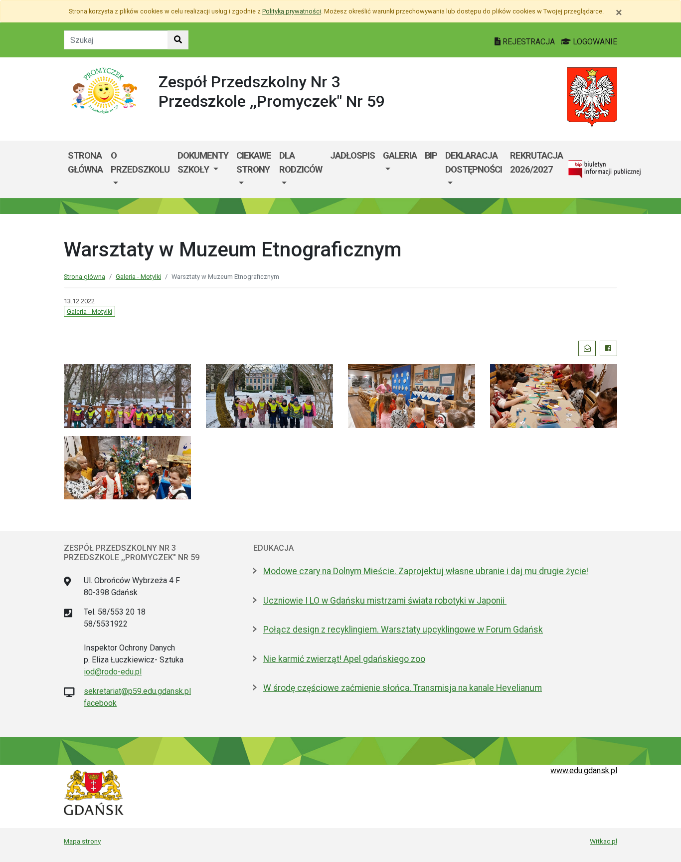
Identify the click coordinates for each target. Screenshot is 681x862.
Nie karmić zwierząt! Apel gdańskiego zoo (344, 659)
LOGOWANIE (594, 41)
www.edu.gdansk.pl (583, 770)
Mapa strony (82, 841)
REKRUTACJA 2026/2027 (536, 162)
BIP (431, 155)
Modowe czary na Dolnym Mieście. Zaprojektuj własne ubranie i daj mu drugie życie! (425, 571)
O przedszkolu (140, 162)
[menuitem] (140, 169)
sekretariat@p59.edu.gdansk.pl (137, 691)
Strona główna (85, 162)
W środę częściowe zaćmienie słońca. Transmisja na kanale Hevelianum (402, 688)
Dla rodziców (300, 162)
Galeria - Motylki (138, 276)
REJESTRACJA (529, 41)
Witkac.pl (603, 841)
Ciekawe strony (253, 162)
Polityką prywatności (291, 11)
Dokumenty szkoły (202, 162)
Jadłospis (352, 155)
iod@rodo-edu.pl (113, 671)
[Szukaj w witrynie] (178, 39)
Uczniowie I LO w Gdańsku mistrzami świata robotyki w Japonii (385, 601)
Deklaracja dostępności (473, 162)
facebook (100, 703)
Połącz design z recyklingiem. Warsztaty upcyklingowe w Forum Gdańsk (403, 630)
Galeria (400, 155)
